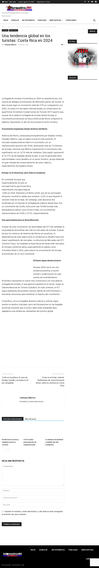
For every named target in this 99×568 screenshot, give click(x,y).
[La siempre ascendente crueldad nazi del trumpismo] (54, 430)
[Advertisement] (82, 96)
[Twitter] (88, 1)
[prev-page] (3, 450)
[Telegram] (28, 50)
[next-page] (7, 450)
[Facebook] (85, 1)
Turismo (11, 27)
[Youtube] (95, 1)
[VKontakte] (92, 1)
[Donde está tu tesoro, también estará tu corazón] (11, 430)
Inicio (4, 27)
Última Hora (13, 30)
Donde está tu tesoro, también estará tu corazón (10, 442)
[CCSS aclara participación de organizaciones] (32, 430)
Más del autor (30, 419)
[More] (40, 50)
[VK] (34, 50)
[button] (94, 20)
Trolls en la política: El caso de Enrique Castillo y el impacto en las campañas (15, 380)
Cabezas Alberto (10, 45)
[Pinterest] (16, 50)
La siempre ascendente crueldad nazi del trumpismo (54, 442)
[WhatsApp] (22, 50)
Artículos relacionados (12, 419)
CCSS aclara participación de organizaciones (29, 442)
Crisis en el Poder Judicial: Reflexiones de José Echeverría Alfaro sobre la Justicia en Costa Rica (50, 381)
